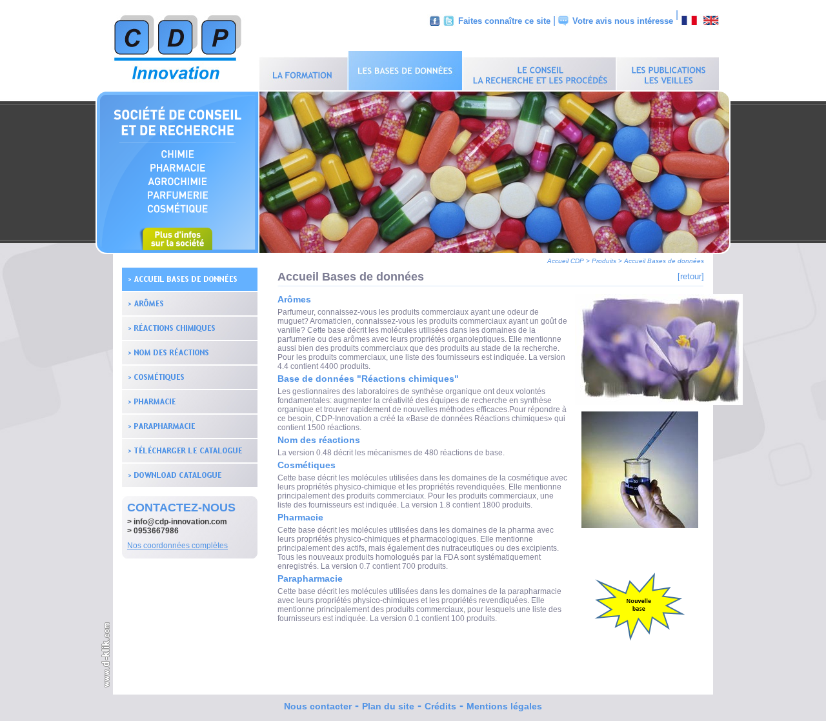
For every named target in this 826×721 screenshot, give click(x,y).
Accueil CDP (565, 260)
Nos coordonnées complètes (177, 545)
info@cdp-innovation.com (180, 521)
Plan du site (388, 706)
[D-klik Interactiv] (106, 685)
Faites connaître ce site (504, 21)
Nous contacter (318, 706)
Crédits (440, 706)
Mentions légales (504, 706)
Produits (604, 260)
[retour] (691, 276)
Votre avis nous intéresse (622, 21)
